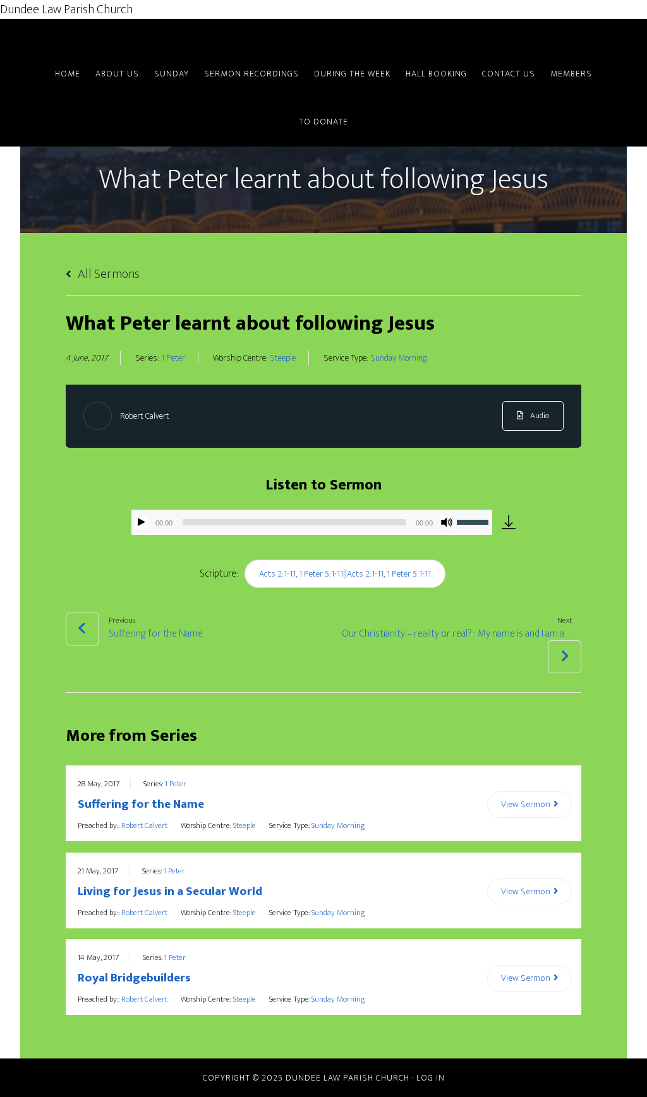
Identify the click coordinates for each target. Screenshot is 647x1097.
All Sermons (107, 274)
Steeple (283, 358)
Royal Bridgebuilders (134, 978)
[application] (311, 522)
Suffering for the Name (141, 804)
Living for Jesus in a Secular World (170, 891)
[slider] (474, 521)
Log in (430, 1077)
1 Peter (173, 358)
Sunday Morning (398, 358)
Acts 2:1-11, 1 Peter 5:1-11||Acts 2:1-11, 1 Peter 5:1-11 (345, 573)
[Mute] (446, 522)
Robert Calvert (144, 416)
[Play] (141, 522)
